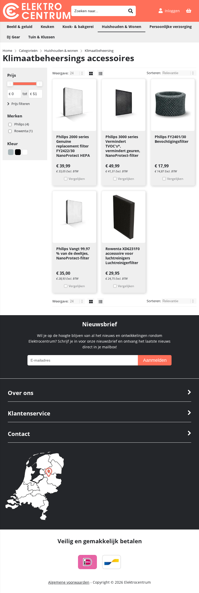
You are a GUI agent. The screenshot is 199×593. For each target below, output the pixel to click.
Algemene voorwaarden (68, 582)
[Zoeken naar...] (130, 11)
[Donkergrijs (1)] (11, 152)
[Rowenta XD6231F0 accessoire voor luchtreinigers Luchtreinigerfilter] (123, 217)
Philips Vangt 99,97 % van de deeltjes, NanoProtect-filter (73, 253)
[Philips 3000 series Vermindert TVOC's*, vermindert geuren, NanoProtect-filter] (123, 105)
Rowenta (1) (23, 131)
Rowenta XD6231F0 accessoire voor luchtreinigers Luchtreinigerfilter (122, 255)
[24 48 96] (77, 73)
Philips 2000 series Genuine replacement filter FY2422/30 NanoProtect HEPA (73, 146)
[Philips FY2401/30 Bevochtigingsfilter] (173, 105)
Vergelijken (77, 179)
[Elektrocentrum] (36, 17)
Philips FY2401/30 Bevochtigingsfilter (171, 139)
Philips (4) (21, 124)
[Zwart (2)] (18, 152)
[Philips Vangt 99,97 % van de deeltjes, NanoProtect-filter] (74, 217)
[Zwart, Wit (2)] (25, 152)
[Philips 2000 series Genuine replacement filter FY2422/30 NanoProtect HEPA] (74, 105)
